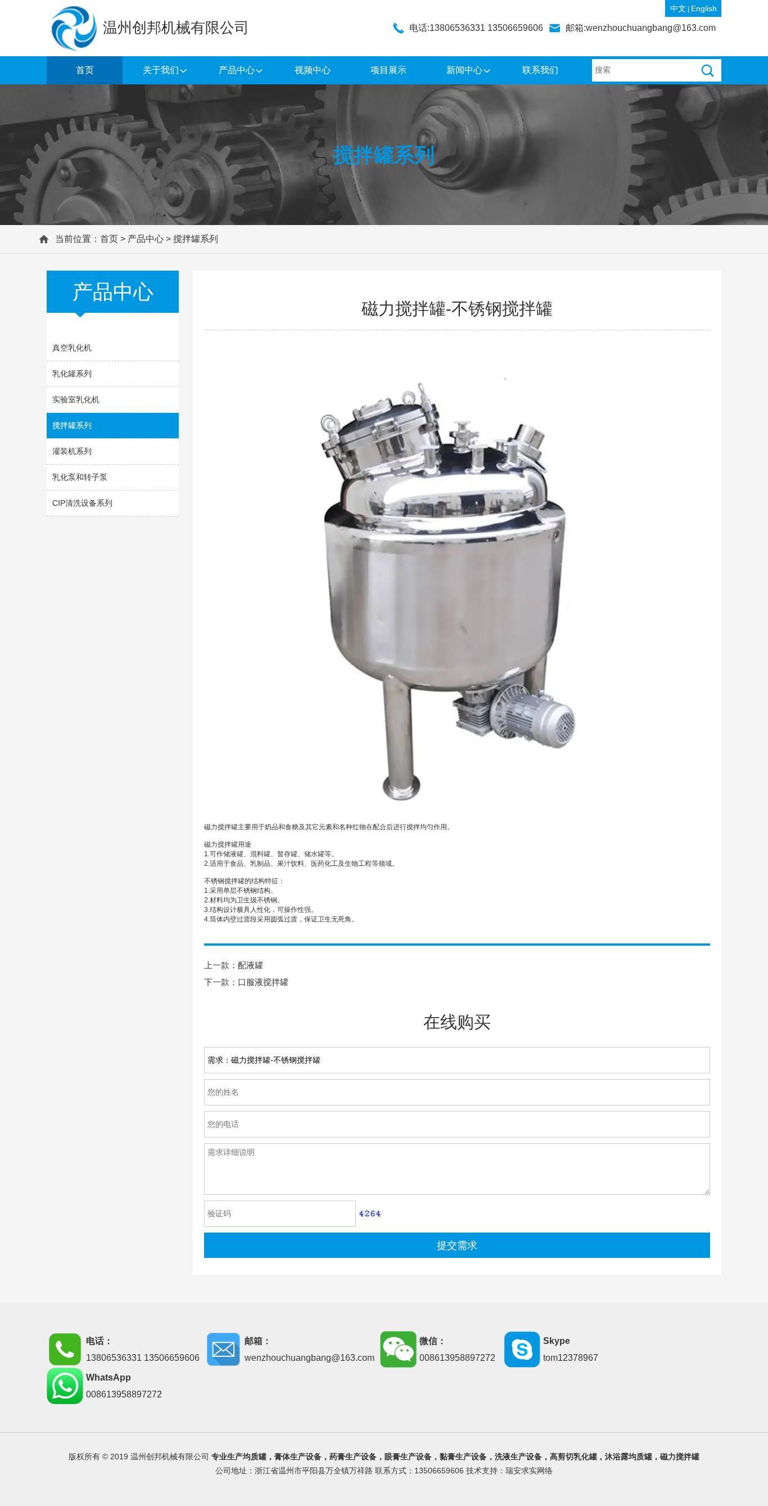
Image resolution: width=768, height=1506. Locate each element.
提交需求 (457, 1245)
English (704, 8)
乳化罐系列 (72, 373)
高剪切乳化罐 (573, 1456)
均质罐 (254, 1456)
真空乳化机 (72, 347)
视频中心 (313, 70)
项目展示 (388, 70)
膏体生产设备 (298, 1456)
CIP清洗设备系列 (82, 502)
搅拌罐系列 (195, 239)
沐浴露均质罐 (628, 1456)
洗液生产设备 (518, 1456)
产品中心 (237, 70)
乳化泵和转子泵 (79, 477)
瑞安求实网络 (529, 1470)
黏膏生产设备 (463, 1456)
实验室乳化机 (76, 399)
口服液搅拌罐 (263, 982)
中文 (678, 8)
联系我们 (540, 70)
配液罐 (250, 965)
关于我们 (161, 70)
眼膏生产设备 (408, 1456)
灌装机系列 (72, 451)
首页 (85, 70)
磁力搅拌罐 (679, 1456)
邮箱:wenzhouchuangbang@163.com (641, 28)
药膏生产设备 (353, 1456)
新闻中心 (464, 70)
